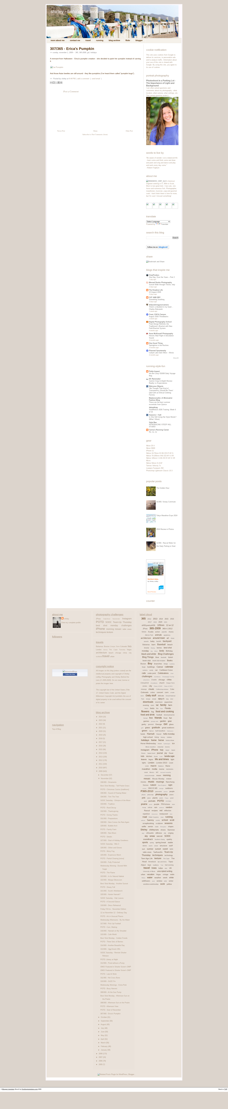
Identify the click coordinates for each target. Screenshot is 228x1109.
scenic (158, 820)
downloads (148, 702)
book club (147, 660)
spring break (161, 842)
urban (112, 656)
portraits (151, 801)
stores (144, 846)
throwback (152, 862)
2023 (101, 720)
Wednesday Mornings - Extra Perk (113, 985)
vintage (165, 874)
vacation (150, 874)
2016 (101, 746)
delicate (161, 696)
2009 (101, 771)
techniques (101, 632)
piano (171, 795)
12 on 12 (170, 625)
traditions (156, 865)
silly (165, 833)
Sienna (105, 649)
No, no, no (153, 432)
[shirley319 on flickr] (149, 208)
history (163, 737)
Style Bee (153, 422)
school (165, 820)
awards (146, 641)
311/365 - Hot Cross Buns (110, 978)
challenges (126, 625)
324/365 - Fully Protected (110, 862)
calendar (169, 667)
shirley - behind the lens (74, 11)
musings (160, 782)
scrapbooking (148, 823)
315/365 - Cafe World (108, 934)
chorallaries (154, 683)
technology (169, 855)
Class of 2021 (168, 686)
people (171, 791)
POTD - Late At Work (108, 974)
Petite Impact (154, 371)
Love (147, 766)
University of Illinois (149, 871)
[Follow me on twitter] (156, 208)
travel (105, 656)
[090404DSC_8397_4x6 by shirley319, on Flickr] (156, 181)
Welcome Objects (156, 386)
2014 (101, 753)
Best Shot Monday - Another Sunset (114, 884)
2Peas (98, 619)
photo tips (150, 794)
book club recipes (159, 661)
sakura (143, 820)
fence (146, 708)
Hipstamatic (116, 619)
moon (158, 775)
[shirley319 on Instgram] (175, 208)
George (158, 724)
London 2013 (161, 763)
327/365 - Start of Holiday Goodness (114, 840)
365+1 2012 (167, 629)
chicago (118, 653)
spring (152, 842)
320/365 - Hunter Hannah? (110, 894)
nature (153, 785)
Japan (167, 750)
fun (170, 718)
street (156, 846)
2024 (101, 717)
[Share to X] (56, 82)
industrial (160, 747)
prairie (144, 804)
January (104, 1050)
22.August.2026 (155, 292)
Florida (168, 708)
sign (143, 833)
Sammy (150, 820)
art (168, 638)
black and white (148, 654)
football (159, 715)
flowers (145, 711)
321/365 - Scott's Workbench (111, 891)
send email (96, 79)
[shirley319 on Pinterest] (162, 208)
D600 (142, 696)
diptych (161, 699)
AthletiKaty (153, 407)
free (151, 718)
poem (161, 798)
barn (153, 644)
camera (144, 670)
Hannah (151, 734)
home (153, 740)
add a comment (83, 79)
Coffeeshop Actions (162, 689)
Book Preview (152, 592)
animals (158, 635)
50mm (144, 632)
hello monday (169, 734)
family (163, 705)
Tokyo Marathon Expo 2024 (166, 515)
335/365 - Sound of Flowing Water (113, 793)
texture (110, 632)
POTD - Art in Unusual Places (111, 916)
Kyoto (156, 756)
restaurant (163, 814)
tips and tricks (162, 862)
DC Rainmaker (155, 379)
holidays (94, 52)
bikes (156, 651)
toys (149, 865)
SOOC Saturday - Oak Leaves (112, 898)
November (105, 778)
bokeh (170, 657)
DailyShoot (106, 619)
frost (165, 718)
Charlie (154, 680)
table (171, 849)
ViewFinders (154, 275)
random (169, 807)
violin (172, 874)
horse (161, 740)
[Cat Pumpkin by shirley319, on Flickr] (57, 67)
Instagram (127, 618)
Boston (106, 646)
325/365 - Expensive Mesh (110, 855)
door (171, 699)
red (161, 810)
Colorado (123, 646)
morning (110, 629)
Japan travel (151, 753)
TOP (225, 1089)
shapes (171, 827)
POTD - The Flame (107, 873)
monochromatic (150, 775)
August (104, 1024)
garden (163, 721)
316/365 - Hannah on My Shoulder (113, 931)
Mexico (151, 772)
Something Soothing (156, 299)
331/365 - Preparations (109, 818)
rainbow (161, 807)
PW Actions (165, 804)
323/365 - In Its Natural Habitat (112, 876)
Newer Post (61, 131)
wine (165, 881)
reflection (167, 811)
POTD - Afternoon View (109, 1006)
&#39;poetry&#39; (148, 625)
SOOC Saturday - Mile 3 (109, 844)
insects (167, 747)
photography (161, 794)
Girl (88, 52)
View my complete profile (71, 623)
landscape (169, 756)
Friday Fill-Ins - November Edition (113, 909)
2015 (101, 749)
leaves (144, 759)
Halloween (170, 731)
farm (170, 705)
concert (160, 692)
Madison (161, 766)
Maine (167, 766)
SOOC (108, 622)
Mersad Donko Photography (160, 282)
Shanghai (163, 826)
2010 (101, 768)
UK (170, 868)
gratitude (156, 727)
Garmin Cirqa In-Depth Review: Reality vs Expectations (161, 382)
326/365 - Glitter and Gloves (111, 848)
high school (148, 737)
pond (171, 798)
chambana (157, 676)
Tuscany (122, 650)
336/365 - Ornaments (108, 782)
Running (99, 40)
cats (144, 673)
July (102, 1028)
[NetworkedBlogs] (70, 672)
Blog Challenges (166, 654)
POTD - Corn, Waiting (108, 927)
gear (170, 721)
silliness (158, 833)
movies (143, 782)
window (159, 881)
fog (152, 712)
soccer (160, 836)
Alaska (171, 632)
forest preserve (169, 715)
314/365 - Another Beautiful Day (112, 945)
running (169, 817)
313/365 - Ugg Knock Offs (110, 949)
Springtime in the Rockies (159, 345)
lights (144, 763)
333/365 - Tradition (107, 804)
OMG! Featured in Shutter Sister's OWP (115, 967)
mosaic (118, 629)
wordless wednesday (150, 884)
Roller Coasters (154, 817)
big (152, 651)
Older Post (129, 131)
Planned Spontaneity (157, 351)
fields (152, 708)
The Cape (113, 650)
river (171, 814)
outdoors (169, 788)
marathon (146, 769)
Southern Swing (160, 839)
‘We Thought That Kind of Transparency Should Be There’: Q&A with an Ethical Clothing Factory (161, 391)
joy (166, 753)
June (103, 1032)
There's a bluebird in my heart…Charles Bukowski (161, 308)
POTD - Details (106, 837)
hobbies (169, 737)
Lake (161, 756)
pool (145, 801)
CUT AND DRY (155, 297)
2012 (101, 760)
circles (144, 686)
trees (154, 868)
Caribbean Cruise (166, 670)
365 (76, 52)
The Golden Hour (162, 488)
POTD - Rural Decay (108, 808)
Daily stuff (151, 695)
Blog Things (148, 657)
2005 (101, 1064)
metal (146, 772)
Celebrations (163, 673)
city (130, 653)
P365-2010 (147, 791)
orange (161, 788)
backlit (158, 641)
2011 (101, 764)
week (165, 878)
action (157, 632)
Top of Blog (56, 729)
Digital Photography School (160, 322)
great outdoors (168, 728)
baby (152, 641)
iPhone (100, 628)
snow (152, 836)
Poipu (166, 798)
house (160, 743)
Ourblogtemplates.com (30, 1089)
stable (170, 842)
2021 (101, 728)
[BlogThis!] (53, 82)
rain (155, 807)
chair (171, 673)
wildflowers (146, 881)
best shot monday (107, 625)
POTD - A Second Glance (110, 902)
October (104, 1017)
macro (153, 766)
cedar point (152, 673)
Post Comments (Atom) (100, 134)
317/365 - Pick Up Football (110, 924)
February (104, 1046)
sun (143, 849)
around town (159, 638)
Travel (88, 40)
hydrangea (167, 743)
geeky (144, 724)
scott (172, 820)
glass (171, 724)
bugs (144, 667)
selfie (144, 826)
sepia (156, 826)
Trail (162, 865)
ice (173, 743)
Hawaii (158, 734)
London (98, 650)
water (150, 877)
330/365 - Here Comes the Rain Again (114, 822)
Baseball (161, 644)
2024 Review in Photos (165, 529)
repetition (146, 814)
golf (142, 728)
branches (158, 664)
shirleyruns (154, 830)
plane (149, 798)
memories (169, 769)
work (162, 884)
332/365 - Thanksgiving (109, 811)
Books (170, 660)
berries (159, 648)
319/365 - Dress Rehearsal (110, 905)
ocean (144, 788)
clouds (151, 689)
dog (167, 699)
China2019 (145, 683)
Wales (143, 877)
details (154, 699)
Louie (171, 763)
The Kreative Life (156, 290)
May (103, 1035)
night (170, 785)
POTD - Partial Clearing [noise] (112, 858)
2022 (101, 724)
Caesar (160, 667)
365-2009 (82, 52)
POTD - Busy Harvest (108, 989)
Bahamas (99, 646)
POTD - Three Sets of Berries (111, 942)
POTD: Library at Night (109, 959)
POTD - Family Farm (108, 829)
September (105, 1021)
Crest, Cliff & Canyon (157, 314)
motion (168, 779)
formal (145, 718)
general (151, 724)
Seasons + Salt (155, 415)
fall (157, 705)
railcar (150, 807)
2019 (101, 735)
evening (146, 705)
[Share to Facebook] (58, 82)
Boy (150, 663)
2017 (101, 742)
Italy (130, 646)
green (144, 731)
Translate (164, 224)
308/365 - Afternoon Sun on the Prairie (115, 1003)
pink (143, 798)
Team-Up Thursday (122, 622)
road (144, 817)
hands (143, 734)
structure (163, 846)
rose (162, 817)
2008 (101, 1054)
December (105, 775)
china (125, 653)
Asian (172, 638)
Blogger (139, 40)
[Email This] (51, 82)
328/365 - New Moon (108, 833)
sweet (165, 849)
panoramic (158, 791)
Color (172, 689)
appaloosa (167, 635)
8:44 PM (72, 79)
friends (158, 717)
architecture (101, 652)
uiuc (166, 868)
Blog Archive (114, 40)
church (161, 683)
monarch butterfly (165, 772)
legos (151, 759)
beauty (146, 648)
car (156, 670)
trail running (169, 865)
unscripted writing (164, 871)
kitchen (149, 756)
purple (156, 804)
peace (166, 791)
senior (150, 826)
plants (155, 798)
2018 (101, 738)
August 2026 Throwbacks (158, 317)
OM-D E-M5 (152, 788)
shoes (163, 830)
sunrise (150, 849)
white (171, 877)
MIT (157, 772)
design (148, 699)
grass (147, 727)
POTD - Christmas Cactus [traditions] (114, 789)
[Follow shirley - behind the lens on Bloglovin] (157, 248)
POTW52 (168, 801)
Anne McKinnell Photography (161, 334)
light (172, 759)
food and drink (148, 714)
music (151, 781)
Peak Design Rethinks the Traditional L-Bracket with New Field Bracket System (160, 326)
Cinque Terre (115, 646)
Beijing (153, 648)
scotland (99, 656)
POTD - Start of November (110, 1010)
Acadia (150, 632)
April (103, 1039)
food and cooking (165, 711)
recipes (155, 810)
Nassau (145, 785)
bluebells (163, 657)
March (103, 1043)
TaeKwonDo (157, 852)
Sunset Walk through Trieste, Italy (162, 285)
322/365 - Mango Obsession (111, 880)
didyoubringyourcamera (159, 305)
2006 (101, 1061)
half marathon (160, 731)
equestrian (168, 702)
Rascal (147, 810)
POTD (100, 622)
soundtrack (148, 839)
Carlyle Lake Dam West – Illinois (161, 353)
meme (161, 769)
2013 (101, 757)
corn (166, 692)
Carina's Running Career (159, 430)
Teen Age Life (147, 858)
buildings (151, 667)
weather (157, 878)
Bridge (166, 664)
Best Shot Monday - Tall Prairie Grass (114, 786)
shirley (66, 619)
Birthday (169, 651)
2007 (101, 1057)
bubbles (172, 664)
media (154, 769)
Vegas (129, 650)
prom (150, 804)
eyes (152, 705)
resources (155, 814)
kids (142, 756)
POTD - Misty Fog (107, 851)
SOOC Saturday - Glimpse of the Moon (115, 800)
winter (171, 881)
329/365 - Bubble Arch (108, 826)
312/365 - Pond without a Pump (112, 963)
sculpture (159, 823)
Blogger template (8, 1089)
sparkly (169, 839)
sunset (158, 849)
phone (144, 794)
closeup (144, 689)
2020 (101, 731)
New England (162, 785)
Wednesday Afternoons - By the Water (115, 920)
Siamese (171, 830)
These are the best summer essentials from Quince (159, 403)
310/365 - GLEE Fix (108, 981)
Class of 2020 (158, 686)
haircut (151, 731)
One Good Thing (156, 343)
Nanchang (170, 782)
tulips (160, 868)
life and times (162, 759)
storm (150, 846)
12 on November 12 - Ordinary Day (113, 913)
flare (161, 708)
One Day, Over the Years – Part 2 (162, 277)
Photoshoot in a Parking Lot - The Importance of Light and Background (160, 83)
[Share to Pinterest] (61, 82)
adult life (164, 632)
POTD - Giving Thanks (109, 815)
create (172, 692)
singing (170, 833)
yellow (169, 884)
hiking (157, 737)
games (146, 721)
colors (152, 692)
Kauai (171, 753)
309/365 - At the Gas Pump (110, 992)
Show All (175, 358)
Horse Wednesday (148, 743)
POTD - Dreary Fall (107, 887)
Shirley (144, 829)
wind (153, 881)
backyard (167, 641)
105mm (160, 625)
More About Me (58, 40)
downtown (159, 702)
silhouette (150, 833)
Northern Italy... (153, 579)
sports (145, 842)
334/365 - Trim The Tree (109, 797)
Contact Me (75, 40)
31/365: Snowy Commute (166, 502)
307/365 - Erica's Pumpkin (72, 49)
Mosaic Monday (158, 779)
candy (151, 670)
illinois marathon (151, 747)
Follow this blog (70, 674)
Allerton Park (149, 635)
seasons (168, 823)
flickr (127, 40)
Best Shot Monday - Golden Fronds (113, 938)
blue (157, 657)
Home (95, 131)
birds (161, 651)
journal (160, 753)
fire (157, 708)
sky (146, 836)
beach (111, 653)
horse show (170, 740)
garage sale (154, 721)
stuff (171, 846)
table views (127, 629)
